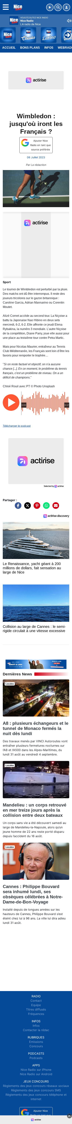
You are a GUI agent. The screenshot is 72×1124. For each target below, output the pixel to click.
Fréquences (36, 1014)
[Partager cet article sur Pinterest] (36, 507)
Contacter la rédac (36, 1030)
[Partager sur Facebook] (17, 507)
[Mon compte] (66, 7)
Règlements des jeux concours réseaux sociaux (36, 1086)
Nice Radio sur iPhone (36, 1069)
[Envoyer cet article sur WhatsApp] (45, 507)
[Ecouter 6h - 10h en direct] (36, 664)
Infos (48, 47)
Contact (36, 1000)
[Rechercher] (58, 7)
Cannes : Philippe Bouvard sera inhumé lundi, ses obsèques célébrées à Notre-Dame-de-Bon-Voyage (33, 894)
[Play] (5, 32)
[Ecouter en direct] (50, 7)
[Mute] (69, 21)
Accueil (9, 47)
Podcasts (36, 1058)
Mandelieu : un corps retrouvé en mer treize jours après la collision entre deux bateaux (34, 810)
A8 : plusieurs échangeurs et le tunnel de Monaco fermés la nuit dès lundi (35, 728)
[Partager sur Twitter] (26, 507)
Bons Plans (30, 47)
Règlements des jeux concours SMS (36, 1090)
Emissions (36, 1042)
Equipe (36, 1005)
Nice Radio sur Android (36, 1074)
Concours (36, 1046)
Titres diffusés (36, 1009)
